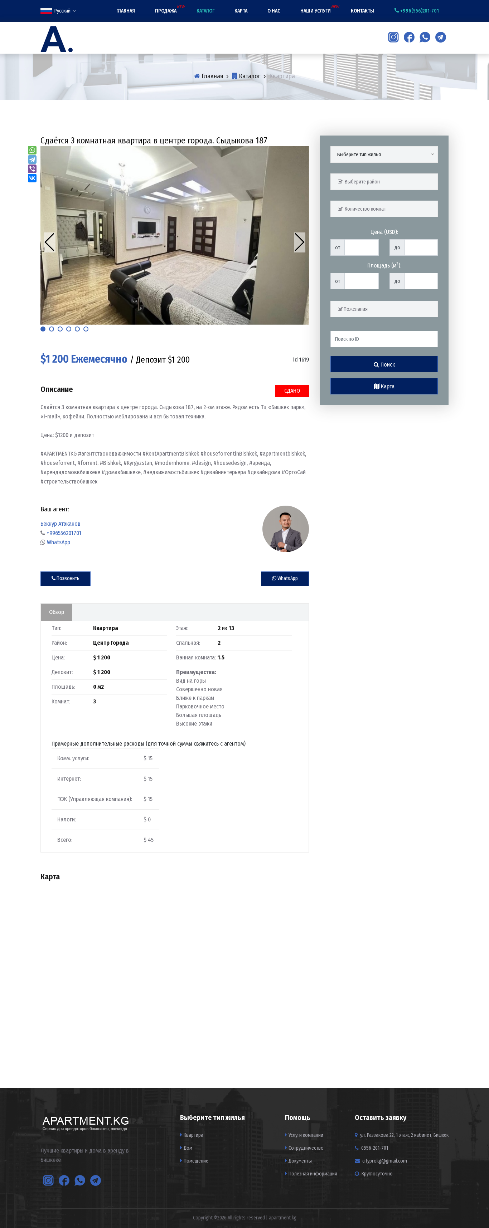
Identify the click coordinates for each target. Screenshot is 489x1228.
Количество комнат (364, 209)
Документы (300, 1161)
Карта (240, 11)
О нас (273, 11)
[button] (42, 328)
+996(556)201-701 (419, 11)
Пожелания (355, 309)
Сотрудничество (306, 1148)
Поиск (387, 364)
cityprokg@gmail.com (384, 1161)
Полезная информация (313, 1174)
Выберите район (361, 182)
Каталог (205, 11)
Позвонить (67, 578)
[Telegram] (32, 159)
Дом (188, 1148)
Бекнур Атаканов (60, 523)
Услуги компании (306, 1135)
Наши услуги (315, 11)
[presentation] (49, 242)
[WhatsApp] (32, 150)
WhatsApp (58, 542)
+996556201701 (64, 533)
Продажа (165, 11)
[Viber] (32, 168)
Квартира (193, 1135)
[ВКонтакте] (32, 178)
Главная (125, 11)
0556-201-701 (374, 1148)
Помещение (196, 1161)
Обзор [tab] (56, 612)
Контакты (362, 11)
